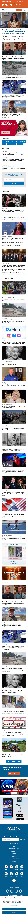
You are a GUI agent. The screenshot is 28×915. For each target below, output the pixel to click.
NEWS (14, 854)
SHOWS (14, 856)
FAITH (14, 846)
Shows (8, 144)
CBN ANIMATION (14, 859)
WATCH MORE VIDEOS (14, 761)
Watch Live (19, 144)
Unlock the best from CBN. (9, 836)
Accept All (14, 912)
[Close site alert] (25, 4)
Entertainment (22, 141)
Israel (16, 141)
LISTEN (14, 861)
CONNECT (14, 851)
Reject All (14, 908)
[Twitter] (20, 891)
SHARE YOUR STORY (14, 773)
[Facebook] (11, 891)
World (12, 141)
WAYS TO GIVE (14, 849)
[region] (14, 905)
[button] (24, 10)
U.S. (4, 141)
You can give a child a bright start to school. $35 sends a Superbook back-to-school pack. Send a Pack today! (12, 4)
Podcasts (14, 144)
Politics (7, 141)
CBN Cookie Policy (17, 902)
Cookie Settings (14, 905)
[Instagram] (16, 891)
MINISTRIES (14, 844)
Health (4, 144)
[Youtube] (7, 891)
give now (19, 9)
